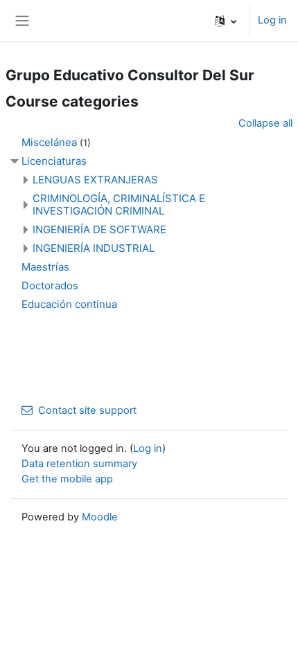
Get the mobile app (67, 479)
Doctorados (49, 285)
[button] (225, 21)
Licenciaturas (54, 160)
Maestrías (45, 266)
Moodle (100, 517)
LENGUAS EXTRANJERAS (95, 179)
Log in (272, 20)
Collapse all (265, 123)
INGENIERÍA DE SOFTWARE (99, 229)
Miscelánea (49, 142)
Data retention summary (79, 463)
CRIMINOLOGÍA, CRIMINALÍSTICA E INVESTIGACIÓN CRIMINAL (119, 204)
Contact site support (87, 410)
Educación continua (69, 304)
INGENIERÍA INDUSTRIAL (94, 248)
